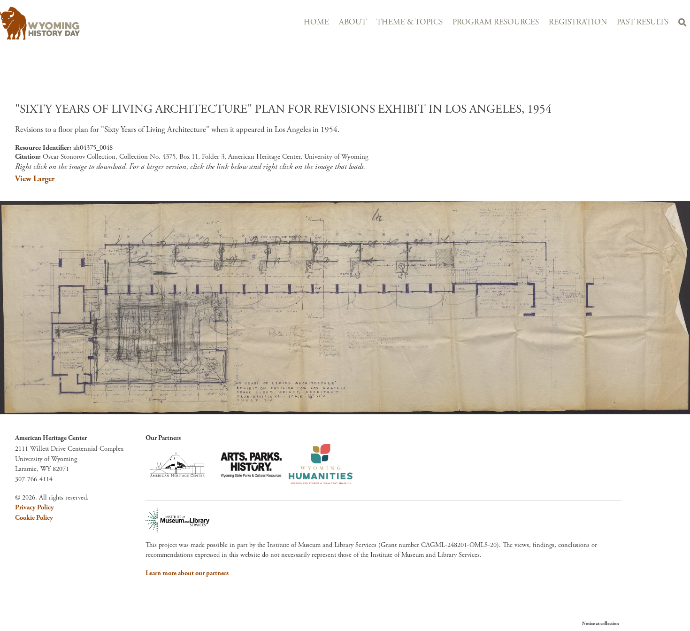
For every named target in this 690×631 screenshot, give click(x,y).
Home (316, 22)
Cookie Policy (34, 518)
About (353, 22)
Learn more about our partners (187, 573)
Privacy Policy (34, 507)
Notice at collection (600, 624)
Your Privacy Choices (647, 623)
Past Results (642, 22)
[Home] (93, 23)
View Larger (34, 179)
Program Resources (495, 22)
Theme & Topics (409, 22)
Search (682, 24)
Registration (578, 22)
